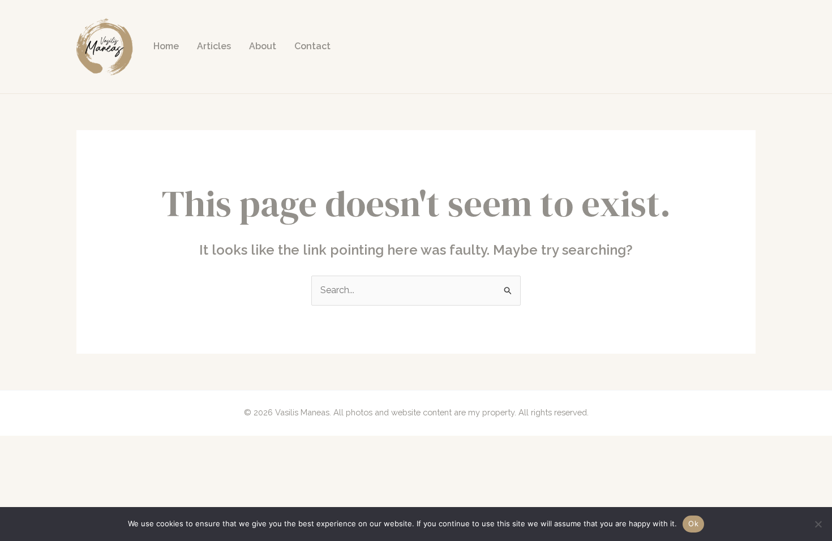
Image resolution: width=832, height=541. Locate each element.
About (262, 46)
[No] (818, 524)
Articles (214, 46)
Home (166, 46)
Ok (693, 523)
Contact (312, 46)
